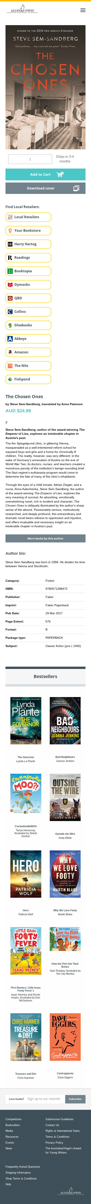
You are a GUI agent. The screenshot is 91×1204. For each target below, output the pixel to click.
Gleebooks (23, 325)
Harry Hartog (25, 244)
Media (9, 1130)
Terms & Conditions (58, 1136)
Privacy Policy (54, 1142)
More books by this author (45, 538)
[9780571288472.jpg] (45, 87)
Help (8, 1184)
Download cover (40, 188)
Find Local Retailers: (23, 206)
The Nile (21, 365)
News (9, 1148)
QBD (18, 298)
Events (10, 1142)
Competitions (14, 1119)
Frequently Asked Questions (23, 1166)
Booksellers (13, 1125)
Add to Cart (40, 174)
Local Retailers (26, 217)
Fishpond (22, 379)
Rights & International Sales (63, 1130)
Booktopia (23, 271)
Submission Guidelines (60, 1119)
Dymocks (22, 284)
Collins (20, 311)
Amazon (21, 352)
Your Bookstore (27, 230)
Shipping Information (18, 1172)
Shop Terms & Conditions (21, 1178)
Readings (22, 257)
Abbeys (20, 338)
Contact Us (52, 1125)
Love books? (16, 1099)
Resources (12, 1136)
